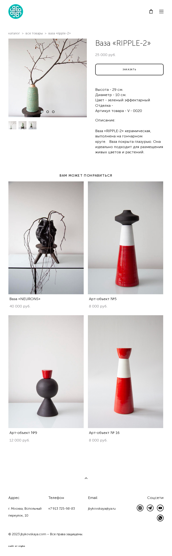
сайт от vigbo (16, 546)
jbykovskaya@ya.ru (102, 508)
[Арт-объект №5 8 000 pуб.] (125, 237)
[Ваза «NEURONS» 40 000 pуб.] (46, 237)
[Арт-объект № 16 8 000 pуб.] (125, 371)
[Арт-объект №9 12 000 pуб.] (46, 371)
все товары (34, 33)
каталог (14, 33)
